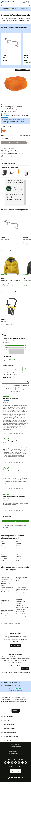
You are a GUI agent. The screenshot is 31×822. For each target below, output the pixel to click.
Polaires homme (5, 583)
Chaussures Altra (20, 609)
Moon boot (4, 556)
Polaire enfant (19, 575)
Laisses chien (19, 605)
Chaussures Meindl (21, 592)
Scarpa (18, 545)
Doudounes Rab (20, 601)
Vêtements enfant (21, 573)
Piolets (2, 598)
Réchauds (3, 594)
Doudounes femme (6, 573)
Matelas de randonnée (7, 587)
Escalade (5, 623)
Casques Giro (19, 599)
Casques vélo (4, 613)
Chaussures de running (7, 606)
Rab (2, 104)
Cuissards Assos (20, 597)
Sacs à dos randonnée (7, 596)
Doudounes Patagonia (22, 616)
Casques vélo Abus (21, 613)
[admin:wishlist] (28, 142)
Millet (2, 554)
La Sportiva (4, 547)
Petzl (17, 560)
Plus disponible (13, 143)
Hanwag (18, 556)
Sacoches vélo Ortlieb (22, 607)
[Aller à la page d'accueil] (2, 623)
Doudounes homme (6, 579)
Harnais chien (19, 603)
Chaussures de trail (6, 603)
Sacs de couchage (6, 591)
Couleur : (6, 126)
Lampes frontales (5, 589)
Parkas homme (5, 581)
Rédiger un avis (17, 108)
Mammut (18, 550)
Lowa (2, 550)
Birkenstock (19, 558)
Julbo (17, 552)
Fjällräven (18, 541)
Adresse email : (15, 665)
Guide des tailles (25, 135)
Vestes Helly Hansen (21, 585)
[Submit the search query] (29, 5)
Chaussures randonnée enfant (7, 611)
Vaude (18, 547)
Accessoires (17, 623)
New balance (19, 554)
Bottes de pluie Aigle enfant (21, 578)
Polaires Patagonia (21, 580)
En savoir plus (5, 122)
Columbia (18, 543)
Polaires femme (5, 577)
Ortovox (3, 543)
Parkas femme (5, 575)
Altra (2, 552)
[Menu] (1, 5)
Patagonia (3, 541)
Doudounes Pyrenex (21, 583)
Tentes (3, 585)
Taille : (3, 135)
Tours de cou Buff (21, 611)
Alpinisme (11, 623)
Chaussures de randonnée (5, 601)
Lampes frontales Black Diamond (22, 590)
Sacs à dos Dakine (21, 595)
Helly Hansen (4, 558)
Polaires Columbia (21, 587)
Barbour (3, 560)
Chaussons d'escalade (7, 608)
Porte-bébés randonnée (7, 616)
